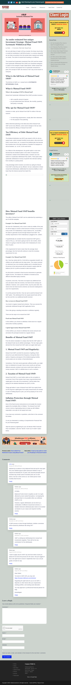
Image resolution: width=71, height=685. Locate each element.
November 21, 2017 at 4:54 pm (21, 535)
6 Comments (15, 48)
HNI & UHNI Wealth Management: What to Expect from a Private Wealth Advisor (59, 64)
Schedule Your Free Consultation (54, 2)
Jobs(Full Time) (16, 669)
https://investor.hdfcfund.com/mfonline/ (25, 578)
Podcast (15, 671)
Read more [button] (53, 84)
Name (4, 633)
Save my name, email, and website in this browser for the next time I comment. (24, 653)
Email (4, 639)
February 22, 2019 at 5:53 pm (21, 488)
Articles (15, 663)
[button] (68, 72)
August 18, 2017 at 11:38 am (21, 570)
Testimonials (16, 675)
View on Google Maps (32, 676)
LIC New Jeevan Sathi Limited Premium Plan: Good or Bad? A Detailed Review (58, 58)
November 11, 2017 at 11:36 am (16, 520)
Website (4, 645)
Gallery (14, 665)
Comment (5, 607)
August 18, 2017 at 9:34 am (15, 552)
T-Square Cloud (40, 682)
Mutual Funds (28, 48)
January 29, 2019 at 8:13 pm (15, 466)
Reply (10, 481)
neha (10, 464)
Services (15, 673)
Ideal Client (15, 667)
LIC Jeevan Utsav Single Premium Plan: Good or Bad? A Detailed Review (59, 52)
